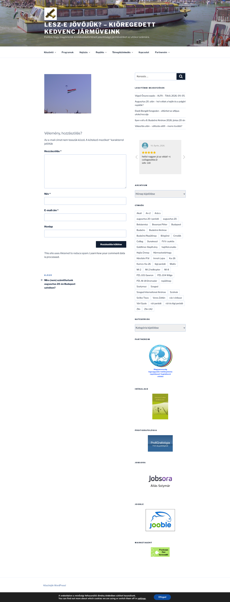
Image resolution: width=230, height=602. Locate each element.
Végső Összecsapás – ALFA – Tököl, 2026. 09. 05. (160, 95)
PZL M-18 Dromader (147, 280)
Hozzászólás (52, 151)
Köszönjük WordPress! (54, 585)
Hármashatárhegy (162, 252)
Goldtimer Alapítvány (147, 247)
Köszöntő (49, 52)
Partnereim (161, 52)
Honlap (48, 226)
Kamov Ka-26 (144, 264)
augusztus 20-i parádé (148, 218)
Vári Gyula (142, 303)
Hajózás (83, 52)
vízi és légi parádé (174, 303)
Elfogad (162, 597)
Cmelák (177, 235)
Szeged (154, 286)
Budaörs (141, 230)
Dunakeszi (152, 241)
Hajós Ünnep (143, 252)
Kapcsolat (144, 52)
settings (142, 598)
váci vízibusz (175, 297)
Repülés (100, 52)
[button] (183, 158)
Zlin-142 (148, 309)
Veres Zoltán (159, 297)
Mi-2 (139, 269)
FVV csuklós (168, 241)
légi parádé (160, 264)
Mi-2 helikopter (152, 269)
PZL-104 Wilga (164, 275)
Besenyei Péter (159, 224)
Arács (158, 213)
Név (47, 193)
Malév (173, 264)
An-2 (148, 213)
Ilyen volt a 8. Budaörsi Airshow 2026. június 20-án (160, 120)
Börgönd (165, 235)
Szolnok (174, 292)
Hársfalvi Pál (143, 258)
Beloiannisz (142, 224)
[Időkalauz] (160, 406)
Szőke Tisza (143, 297)
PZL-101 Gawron (145, 275)
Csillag (140, 241)
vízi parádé (156, 303)
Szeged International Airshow (151, 292)
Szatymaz (142, 286)
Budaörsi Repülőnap (147, 235)
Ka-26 (172, 258)
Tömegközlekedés (121, 52)
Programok (68, 52)
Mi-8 (166, 269)
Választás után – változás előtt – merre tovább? (158, 126)
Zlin (138, 309)
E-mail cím (51, 210)
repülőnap (166, 280)
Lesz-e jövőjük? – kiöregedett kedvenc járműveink (100, 28)
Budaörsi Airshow (158, 230)
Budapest (176, 224)
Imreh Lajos (159, 258)
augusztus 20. (170, 218)
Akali (139, 213)
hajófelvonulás (169, 247)
